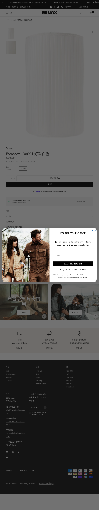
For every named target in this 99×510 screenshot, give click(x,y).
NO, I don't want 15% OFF (73, 269)
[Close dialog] (93, 230)
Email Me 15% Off (73, 264)
